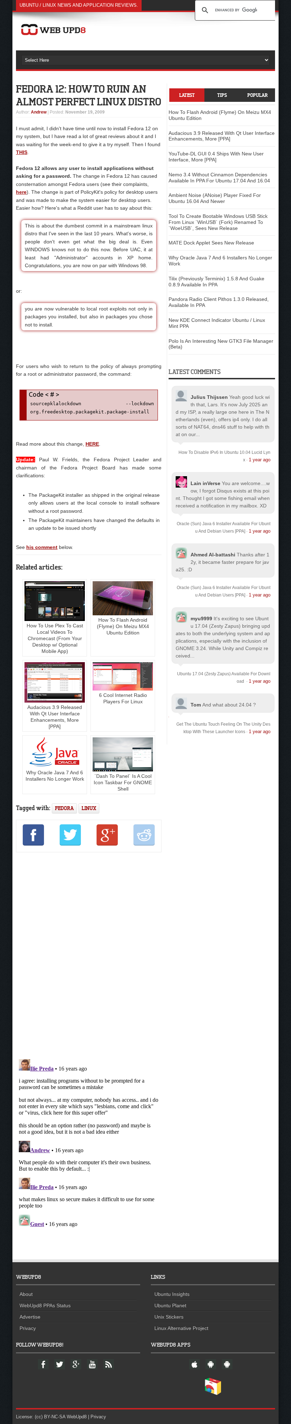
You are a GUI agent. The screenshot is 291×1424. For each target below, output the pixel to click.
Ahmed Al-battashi (213, 554)
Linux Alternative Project (181, 1328)
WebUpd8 (77, 1416)
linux (89, 808)
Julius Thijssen (209, 397)
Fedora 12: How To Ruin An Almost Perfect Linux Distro (88, 95)
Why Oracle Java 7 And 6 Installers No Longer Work (55, 776)
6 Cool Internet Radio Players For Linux (123, 698)
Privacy (28, 1328)
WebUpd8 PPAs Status (45, 1305)
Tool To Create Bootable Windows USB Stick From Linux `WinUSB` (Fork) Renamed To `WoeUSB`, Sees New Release (218, 222)
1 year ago (259, 459)
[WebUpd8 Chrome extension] (213, 1393)
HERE (92, 444)
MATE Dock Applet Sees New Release (211, 243)
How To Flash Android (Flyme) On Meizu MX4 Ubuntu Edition (123, 626)
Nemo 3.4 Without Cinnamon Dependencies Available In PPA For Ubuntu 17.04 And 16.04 (219, 177)
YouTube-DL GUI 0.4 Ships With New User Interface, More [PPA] (216, 157)
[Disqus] (88, 954)
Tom (196, 705)
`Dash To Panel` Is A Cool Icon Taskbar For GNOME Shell (123, 782)
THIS (21, 152)
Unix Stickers (168, 1317)
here (21, 192)
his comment (41, 547)
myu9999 (201, 618)
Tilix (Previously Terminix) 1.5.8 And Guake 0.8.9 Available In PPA (216, 281)
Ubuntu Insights (172, 1294)
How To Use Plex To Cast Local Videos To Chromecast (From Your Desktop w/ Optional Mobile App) (55, 638)
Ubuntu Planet (170, 1305)
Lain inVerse (205, 483)
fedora (64, 808)
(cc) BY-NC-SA (50, 1416)
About (26, 1294)
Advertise (30, 1317)
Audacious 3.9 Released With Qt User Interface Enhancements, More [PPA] (54, 716)
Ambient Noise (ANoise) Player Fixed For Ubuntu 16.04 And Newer (215, 198)
